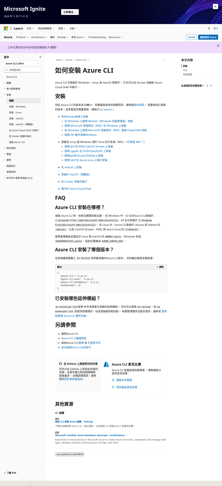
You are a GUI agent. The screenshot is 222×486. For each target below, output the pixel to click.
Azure (69, 59)
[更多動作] (164, 60)
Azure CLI (81, 59)
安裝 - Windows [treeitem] (17, 106)
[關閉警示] (215, 6)
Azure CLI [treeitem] (12, 76)
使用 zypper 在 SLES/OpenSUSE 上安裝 (88, 151)
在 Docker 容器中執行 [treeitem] (20, 136)
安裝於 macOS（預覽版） (76, 174)
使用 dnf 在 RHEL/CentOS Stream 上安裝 (89, 146)
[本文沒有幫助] (211, 86)
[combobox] (22, 63)
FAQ (185, 70)
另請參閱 (187, 74)
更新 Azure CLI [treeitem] (17, 142)
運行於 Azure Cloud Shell (76, 188)
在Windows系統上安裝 (74, 116)
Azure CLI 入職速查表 (73, 338)
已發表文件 (94, 343)
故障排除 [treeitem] (11, 171)
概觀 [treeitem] (11, 100)
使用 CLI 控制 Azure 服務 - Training (74, 421)
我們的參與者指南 (72, 379)
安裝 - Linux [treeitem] (15, 112)
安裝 (185, 65)
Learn (59, 59)
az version (106, 109)
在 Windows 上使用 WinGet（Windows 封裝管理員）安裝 (99, 121)
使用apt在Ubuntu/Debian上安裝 (84, 155)
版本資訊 (139, 105)
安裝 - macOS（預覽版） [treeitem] (22, 124)
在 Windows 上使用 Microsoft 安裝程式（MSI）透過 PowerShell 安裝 (106, 130)
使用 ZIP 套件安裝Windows (81, 135)
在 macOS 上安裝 (71, 167)
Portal (191, 37)
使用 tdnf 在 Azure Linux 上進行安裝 (86, 160)
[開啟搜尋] (209, 28)
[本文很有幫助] (207, 86)
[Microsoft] (6, 28)
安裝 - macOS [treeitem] (16, 118)
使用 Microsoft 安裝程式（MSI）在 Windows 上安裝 (95, 125)
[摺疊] (40, 57)
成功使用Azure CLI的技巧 (76, 347)
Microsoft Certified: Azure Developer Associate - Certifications (90, 435)
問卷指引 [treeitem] (11, 165)
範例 (81, 343)
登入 (216, 28)
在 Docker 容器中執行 (74, 181)
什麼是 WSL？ (135, 142)
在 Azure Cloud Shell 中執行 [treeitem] (24, 130)
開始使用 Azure (208, 37)
